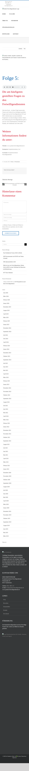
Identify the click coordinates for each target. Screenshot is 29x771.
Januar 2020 (6, 508)
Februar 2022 (6, 423)
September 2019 (7, 522)
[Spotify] (6, 545)
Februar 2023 (6, 381)
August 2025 (6, 310)
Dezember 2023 (7, 352)
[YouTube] (9, 545)
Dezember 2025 (7, 307)
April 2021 (6, 458)
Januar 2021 (6, 469)
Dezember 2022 (7, 388)
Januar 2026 (6, 303)
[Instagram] (4, 545)
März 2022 (6, 419)
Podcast (12, 161)
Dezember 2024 (7, 328)
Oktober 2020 (6, 479)
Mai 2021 (5, 455)
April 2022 (6, 416)
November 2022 (7, 391)
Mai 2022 (5, 412)
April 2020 (6, 500)
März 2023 (6, 377)
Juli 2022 (5, 405)
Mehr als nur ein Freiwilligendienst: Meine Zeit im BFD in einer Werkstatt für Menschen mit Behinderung (14, 267)
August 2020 (6, 486)
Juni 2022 (5, 409)
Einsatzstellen (6, 606)
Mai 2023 (5, 370)
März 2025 (6, 317)
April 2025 (6, 314)
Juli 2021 (5, 448)
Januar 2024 (6, 349)
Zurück (20, 48)
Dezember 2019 (7, 511)
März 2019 (6, 536)
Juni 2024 (5, 338)
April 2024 (6, 342)
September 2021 (7, 441)
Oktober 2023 (6, 356)
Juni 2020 (5, 493)
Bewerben (5, 603)
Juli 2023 (5, 363)
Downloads (6, 613)
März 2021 (6, 462)
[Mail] (11, 545)
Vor (24, 48)
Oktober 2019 (6, 518)
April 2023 (6, 374)
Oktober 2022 (6, 395)
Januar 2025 (6, 324)
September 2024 (7, 331)
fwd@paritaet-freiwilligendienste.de (15, 587)
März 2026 (6, 296)
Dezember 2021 (7, 430)
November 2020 (7, 476)
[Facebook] (2, 545)
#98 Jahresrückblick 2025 (9, 261)
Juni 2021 (5, 451)
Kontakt (5, 610)
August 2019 (6, 525)
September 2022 (7, 398)
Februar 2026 (6, 299)
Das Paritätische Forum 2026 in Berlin (12, 253)
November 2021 (7, 433)
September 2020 (7, 483)
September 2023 (7, 359)
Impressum (14, 757)
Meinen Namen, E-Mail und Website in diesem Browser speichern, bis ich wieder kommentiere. (12, 226)
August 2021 (6, 444)
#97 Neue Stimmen (8, 272)
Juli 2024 (5, 335)
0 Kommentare (17, 161)
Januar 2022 (6, 426)
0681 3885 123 (10, 585)
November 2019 (7, 515)
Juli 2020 (5, 490)
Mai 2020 (5, 497)
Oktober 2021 (6, 437)
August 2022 (6, 402)
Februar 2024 (6, 345)
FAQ (4, 599)
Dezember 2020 (7, 472)
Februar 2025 (6, 321)
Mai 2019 (5, 532)
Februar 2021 (6, 465)
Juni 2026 (5, 292)
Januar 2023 (6, 384)
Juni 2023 (5, 366)
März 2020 (6, 504)
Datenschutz (23, 756)
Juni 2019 (5, 529)
